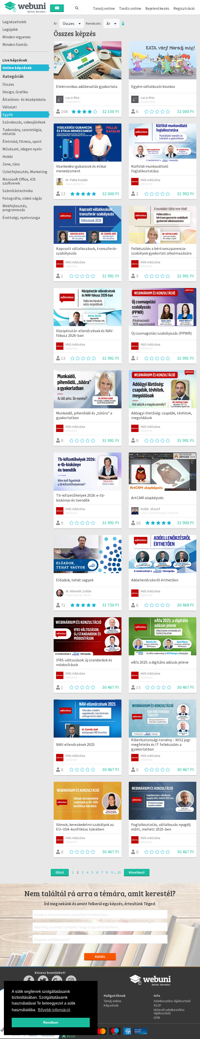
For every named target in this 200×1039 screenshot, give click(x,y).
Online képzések (17, 67)
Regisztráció (184, 8)
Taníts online (130, 8)
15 (119, 872)
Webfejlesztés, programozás (14, 207)
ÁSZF (157, 1005)
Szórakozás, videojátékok (23, 122)
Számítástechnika (17, 190)
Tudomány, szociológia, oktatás (22, 131)
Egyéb (7, 114)
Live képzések (14, 60)
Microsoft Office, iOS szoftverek (19, 181)
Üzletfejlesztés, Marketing (24, 171)
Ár (109, 23)
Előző (60, 872)
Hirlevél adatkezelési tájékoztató (169, 1011)
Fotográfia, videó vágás (22, 198)
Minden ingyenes (16, 36)
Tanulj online (104, 8)
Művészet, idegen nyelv (22, 148)
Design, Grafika (15, 91)
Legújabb (10, 29)
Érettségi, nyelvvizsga (21, 217)
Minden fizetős (15, 44)
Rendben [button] (50, 1022)
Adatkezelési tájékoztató (172, 1001)
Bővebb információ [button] (54, 1010)
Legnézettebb (14, 21)
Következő (137, 872)
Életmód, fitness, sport (22, 141)
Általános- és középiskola (24, 99)
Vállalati (9, 106)
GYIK (157, 1017)
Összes (8, 84)
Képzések (111, 1005)
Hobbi (7, 156)
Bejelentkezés (157, 8)
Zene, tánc (11, 164)
